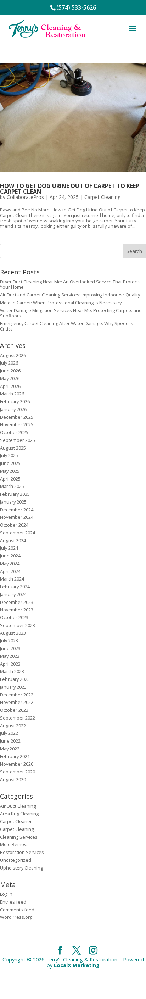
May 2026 (9, 378)
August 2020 (13, 779)
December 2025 (16, 417)
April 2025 (10, 479)
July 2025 (9, 455)
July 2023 (9, 640)
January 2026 (13, 409)
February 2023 (15, 679)
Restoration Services (22, 852)
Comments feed (17, 909)
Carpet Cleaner (16, 821)
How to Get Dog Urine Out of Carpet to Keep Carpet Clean (69, 188)
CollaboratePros (25, 197)
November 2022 (16, 702)
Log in (6, 894)
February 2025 (15, 494)
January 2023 (13, 687)
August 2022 (13, 725)
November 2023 (16, 609)
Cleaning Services (19, 837)
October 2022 (14, 710)
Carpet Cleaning (102, 197)
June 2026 (10, 370)
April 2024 (10, 571)
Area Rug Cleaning (19, 813)
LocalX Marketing (77, 965)
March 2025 (12, 486)
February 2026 (15, 401)
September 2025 (17, 440)
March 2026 (12, 393)
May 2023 (9, 656)
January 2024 (13, 594)
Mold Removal (15, 844)
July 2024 (9, 548)
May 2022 (9, 748)
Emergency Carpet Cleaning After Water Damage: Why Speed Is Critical (66, 326)
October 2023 (14, 617)
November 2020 (16, 764)
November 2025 (16, 424)
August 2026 (13, 355)
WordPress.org (16, 917)
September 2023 (17, 625)
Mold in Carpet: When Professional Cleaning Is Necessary (61, 302)
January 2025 (13, 502)
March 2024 (12, 579)
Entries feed (13, 902)
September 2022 (17, 718)
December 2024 (16, 509)
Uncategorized (15, 860)
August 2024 (13, 540)
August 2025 (13, 448)
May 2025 (9, 471)
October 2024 (14, 525)
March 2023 (12, 671)
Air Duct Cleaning (18, 806)
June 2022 (10, 741)
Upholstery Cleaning (21, 868)
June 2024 (10, 556)
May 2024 (9, 563)
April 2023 (10, 664)
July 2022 (9, 733)
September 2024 (17, 532)
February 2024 (15, 586)
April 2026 (10, 386)
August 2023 (13, 633)
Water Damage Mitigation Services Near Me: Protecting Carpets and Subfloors (71, 313)
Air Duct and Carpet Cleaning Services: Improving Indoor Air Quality (70, 295)
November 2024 (16, 517)
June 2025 (10, 463)
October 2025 (14, 432)
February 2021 (15, 756)
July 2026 (9, 363)
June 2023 (10, 648)
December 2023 (16, 602)
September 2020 (17, 771)
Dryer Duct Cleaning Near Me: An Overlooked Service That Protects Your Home (70, 284)
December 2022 (16, 695)
